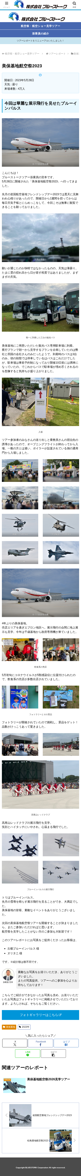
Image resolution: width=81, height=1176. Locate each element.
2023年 (25, 1027)
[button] (53, 1053)
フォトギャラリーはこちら (39, 1015)
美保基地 (10, 1027)
